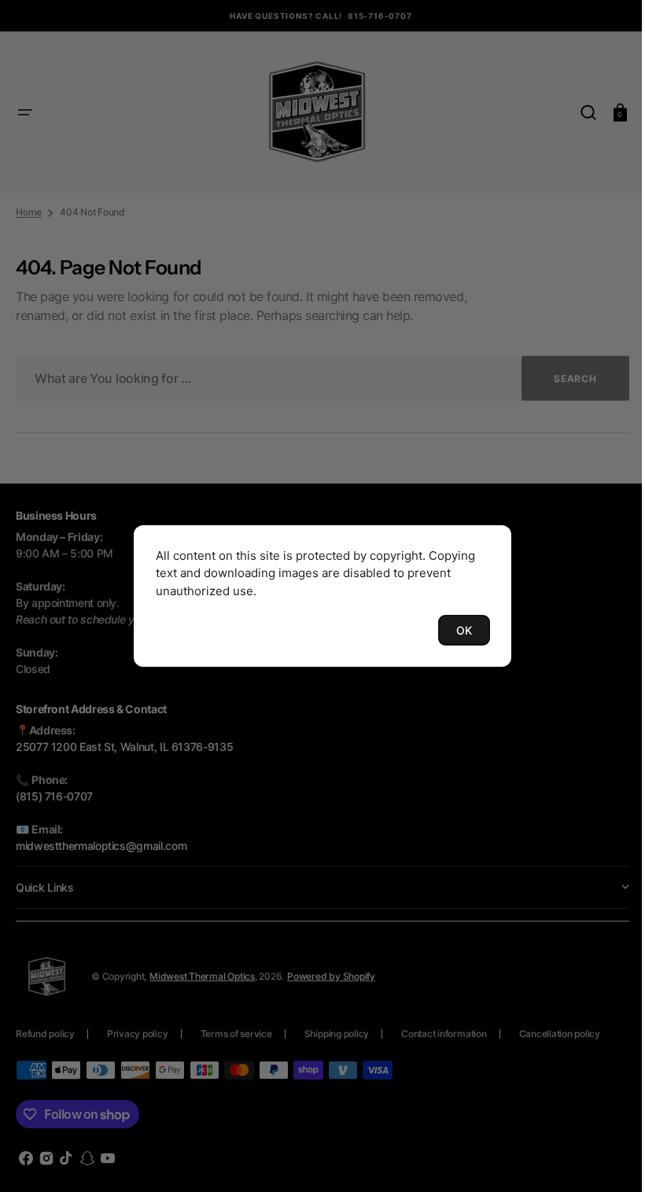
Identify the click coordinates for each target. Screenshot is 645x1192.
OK (458, 630)
